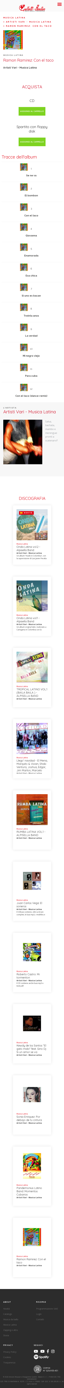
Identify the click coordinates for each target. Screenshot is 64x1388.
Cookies (7, 1357)
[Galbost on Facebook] (49, 1352)
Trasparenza (9, 1362)
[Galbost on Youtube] (37, 1352)
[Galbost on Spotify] (42, 1357)
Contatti (40, 1319)
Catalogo (7, 1314)
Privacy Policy (9, 1351)
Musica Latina (14, 17)
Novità (6, 1308)
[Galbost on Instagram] (53, 1352)
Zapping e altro (10, 1330)
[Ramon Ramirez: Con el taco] (22, 441)
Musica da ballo (10, 1319)
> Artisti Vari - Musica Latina (27, 21)
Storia (6, 1335)
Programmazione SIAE (47, 1308)
